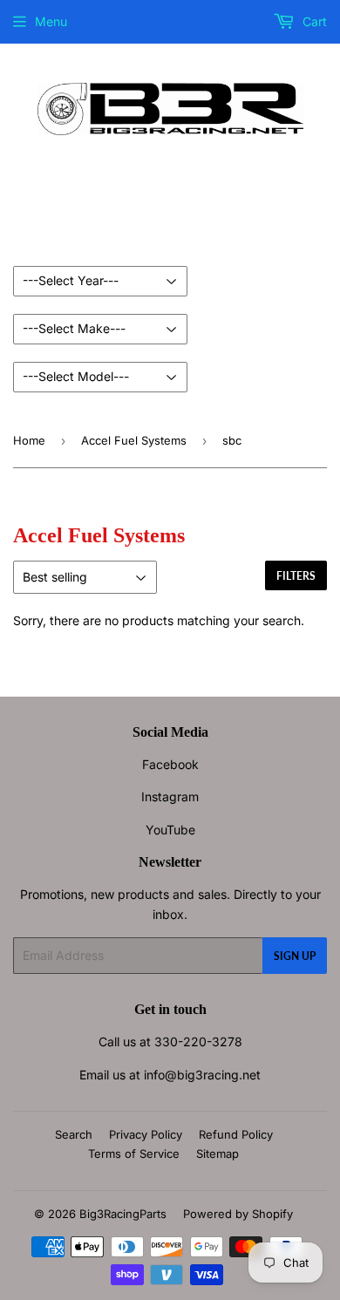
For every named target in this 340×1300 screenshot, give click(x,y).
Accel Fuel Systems (134, 440)
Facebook (170, 764)
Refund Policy (236, 1134)
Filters (296, 575)
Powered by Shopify (238, 1214)
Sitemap (217, 1153)
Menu (51, 21)
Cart (313, 21)
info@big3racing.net (202, 1074)
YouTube (170, 829)
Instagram (170, 796)
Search (73, 1134)
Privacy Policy (145, 1134)
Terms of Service (134, 1153)
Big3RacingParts (123, 1214)
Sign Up (295, 956)
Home (29, 440)
